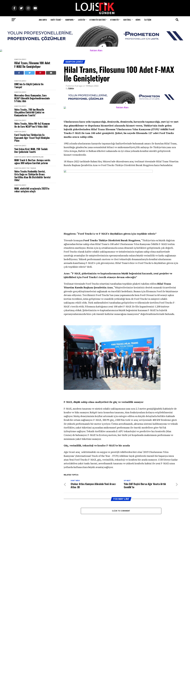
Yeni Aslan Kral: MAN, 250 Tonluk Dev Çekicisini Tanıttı (30, 150)
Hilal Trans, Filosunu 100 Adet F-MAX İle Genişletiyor (32, 64)
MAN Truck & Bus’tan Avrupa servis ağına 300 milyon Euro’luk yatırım (32, 161)
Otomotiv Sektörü (97, 19)
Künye (138, 19)
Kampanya (69, 19)
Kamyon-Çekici (20, 59)
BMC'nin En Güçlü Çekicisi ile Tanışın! (29, 85)
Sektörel (127, 19)
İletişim (147, 19)
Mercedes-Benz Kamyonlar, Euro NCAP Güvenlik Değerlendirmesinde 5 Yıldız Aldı (32, 98)
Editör (71, 88)
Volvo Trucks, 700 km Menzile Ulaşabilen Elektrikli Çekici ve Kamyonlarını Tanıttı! (29, 112)
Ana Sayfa (43, 19)
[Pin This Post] (40, 73)
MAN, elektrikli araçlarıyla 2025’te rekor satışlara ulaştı (31, 190)
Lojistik (81, 19)
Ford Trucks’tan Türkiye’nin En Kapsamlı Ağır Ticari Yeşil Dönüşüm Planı (32, 137)
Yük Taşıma (31, 168)
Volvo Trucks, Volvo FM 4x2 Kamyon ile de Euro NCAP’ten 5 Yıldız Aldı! (32, 125)
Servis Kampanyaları (35, 157)
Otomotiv (114, 19)
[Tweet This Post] (30, 73)
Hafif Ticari (56, 19)
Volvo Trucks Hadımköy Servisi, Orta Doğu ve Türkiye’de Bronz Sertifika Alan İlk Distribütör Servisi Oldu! (32, 175)
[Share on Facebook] (19, 73)
